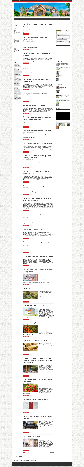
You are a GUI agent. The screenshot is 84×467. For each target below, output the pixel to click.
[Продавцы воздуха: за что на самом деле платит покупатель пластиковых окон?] (63, 124)
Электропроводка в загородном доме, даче (34, 306)
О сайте (15, 0)
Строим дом (16, 19)
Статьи (15, 51)
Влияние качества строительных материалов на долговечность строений (35, 39)
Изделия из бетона (17, 32)
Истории (15, 38)
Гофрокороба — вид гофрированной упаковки (35, 340)
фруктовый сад (19, 98)
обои (19, 83)
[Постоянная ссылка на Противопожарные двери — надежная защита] (30, 409)
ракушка (19, 93)
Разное (50, 19)
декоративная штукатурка (17, 75)
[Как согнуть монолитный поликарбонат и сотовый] (60, 124)
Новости (15, 42)
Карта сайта (18, 0)
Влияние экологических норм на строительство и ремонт (38, 143)
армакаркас (15, 65)
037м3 (15, 64)
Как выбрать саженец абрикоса (31, 323)
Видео (54, 19)
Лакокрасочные (16, 41)
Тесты (58, 32)
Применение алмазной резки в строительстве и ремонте (38, 256)
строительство (16, 97)
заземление (15, 79)
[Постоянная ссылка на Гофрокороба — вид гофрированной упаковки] (30, 350)
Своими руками (16, 50)
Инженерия (35, 19)
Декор (15, 30)
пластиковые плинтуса (17, 89)
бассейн (19, 65)
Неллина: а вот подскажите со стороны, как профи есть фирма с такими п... (25, 460)
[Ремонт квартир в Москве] (57, 124)
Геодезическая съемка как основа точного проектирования (38, 67)
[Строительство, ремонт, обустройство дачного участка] (42, 16)
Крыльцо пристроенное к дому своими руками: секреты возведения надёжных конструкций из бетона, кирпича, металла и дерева (37, 360)
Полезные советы (17, 47)
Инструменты (30, 19)
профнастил (19, 92)
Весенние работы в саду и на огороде (33, 229)
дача (19, 74)
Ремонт (15, 49)
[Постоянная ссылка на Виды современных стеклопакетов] (30, 446)
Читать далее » (26, 49)
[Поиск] (69, 0)
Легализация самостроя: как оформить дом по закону (37, 131)
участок (15, 98)
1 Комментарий (30, 307)
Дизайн (15, 31)
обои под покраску (16, 84)
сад (14, 94)
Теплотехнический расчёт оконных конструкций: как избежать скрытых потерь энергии (37, 118)
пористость (15, 92)
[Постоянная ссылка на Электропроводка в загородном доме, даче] (30, 315)
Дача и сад (46, 19)
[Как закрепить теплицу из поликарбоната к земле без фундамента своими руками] (68, 124)
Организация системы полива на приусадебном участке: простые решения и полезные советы (38, 243)
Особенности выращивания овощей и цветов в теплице (37, 186)
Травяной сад (26, 288)
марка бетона (16, 83)
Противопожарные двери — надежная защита (35, 399)
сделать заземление (18, 94)
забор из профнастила (17, 78)
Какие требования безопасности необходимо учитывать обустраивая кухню (64, 64)
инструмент (19, 79)
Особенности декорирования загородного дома (35, 105)
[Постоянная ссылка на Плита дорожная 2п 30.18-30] (57, 106)
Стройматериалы (23, 19)
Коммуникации (16, 40)
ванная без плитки (16, 69)
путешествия (15, 93)
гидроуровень (16, 74)
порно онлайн (58, 25)
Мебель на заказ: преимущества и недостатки (35, 93)
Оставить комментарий (31, 41)
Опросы (15, 43)
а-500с (17, 64)
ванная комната (16, 70)
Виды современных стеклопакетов (32, 436)
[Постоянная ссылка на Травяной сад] (30, 298)
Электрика (15, 56)
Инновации (41, 19)
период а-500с (16, 88)
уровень (20, 97)
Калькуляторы (16, 39)
